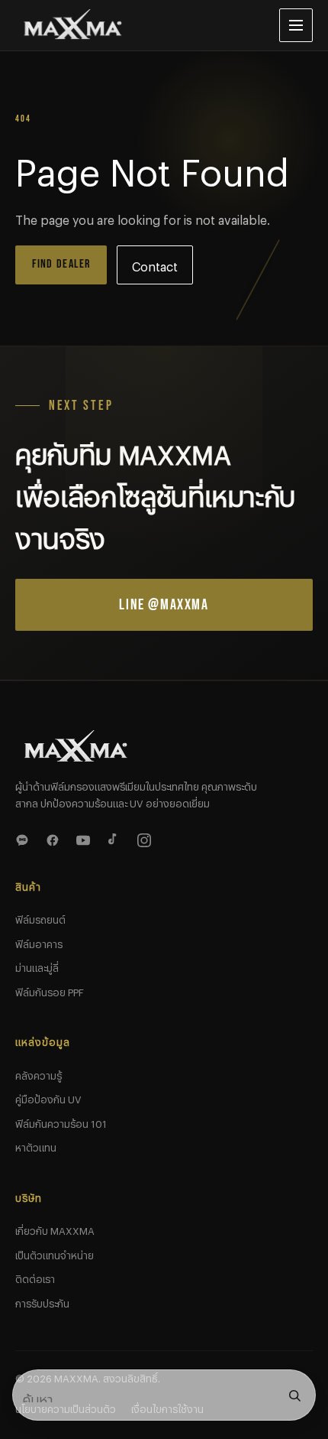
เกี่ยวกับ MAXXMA (55, 1229)
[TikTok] (116, 838)
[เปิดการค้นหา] (294, 1395)
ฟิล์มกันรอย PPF (49, 990)
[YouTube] (85, 838)
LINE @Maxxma (163, 605)
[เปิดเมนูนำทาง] (296, 25)
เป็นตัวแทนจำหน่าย (54, 1253)
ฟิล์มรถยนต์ (40, 917)
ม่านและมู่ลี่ (37, 966)
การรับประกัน (42, 1301)
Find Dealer (61, 264)
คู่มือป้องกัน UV (48, 1097)
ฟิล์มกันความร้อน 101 (61, 1122)
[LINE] (24, 838)
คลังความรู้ (38, 1073)
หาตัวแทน (35, 1145)
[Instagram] (146, 838)
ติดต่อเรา (35, 1277)
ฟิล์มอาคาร (39, 942)
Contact (155, 264)
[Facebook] (55, 838)
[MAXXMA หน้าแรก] (135, 25)
